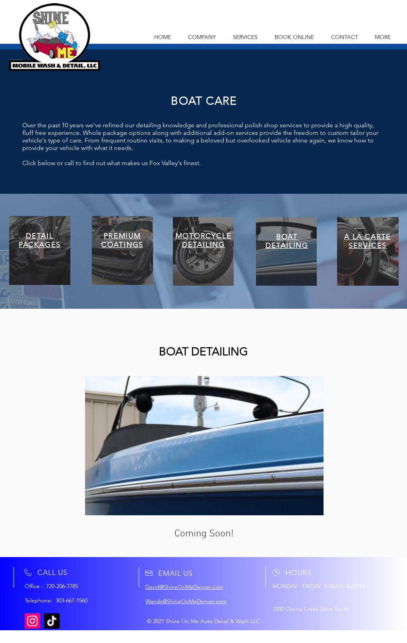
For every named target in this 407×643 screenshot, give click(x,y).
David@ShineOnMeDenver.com (184, 586)
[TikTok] (52, 621)
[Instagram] (32, 621)
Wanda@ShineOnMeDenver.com (186, 601)
